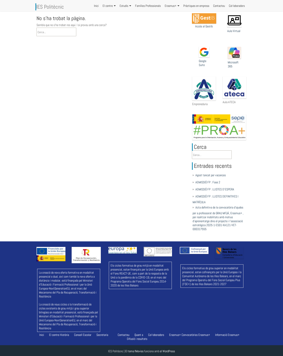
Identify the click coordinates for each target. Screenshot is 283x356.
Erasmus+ (170, 6)
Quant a (138, 335)
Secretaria (102, 335)
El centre (108, 6)
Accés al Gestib (204, 26)
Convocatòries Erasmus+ (196, 335)
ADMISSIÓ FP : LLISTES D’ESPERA (214, 189)
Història (64, 335)
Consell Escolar (82, 335)
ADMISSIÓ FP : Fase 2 (207, 182)
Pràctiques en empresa (196, 6)
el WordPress (167, 351)
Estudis (124, 6)
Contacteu (219, 6)
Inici (96, 6)
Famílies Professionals (148, 6)
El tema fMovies (134, 351)
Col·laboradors (237, 6)
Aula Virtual (233, 31)
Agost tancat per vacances (210, 175)
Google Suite (202, 63)
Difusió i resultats (137, 339)
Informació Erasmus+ (227, 335)
